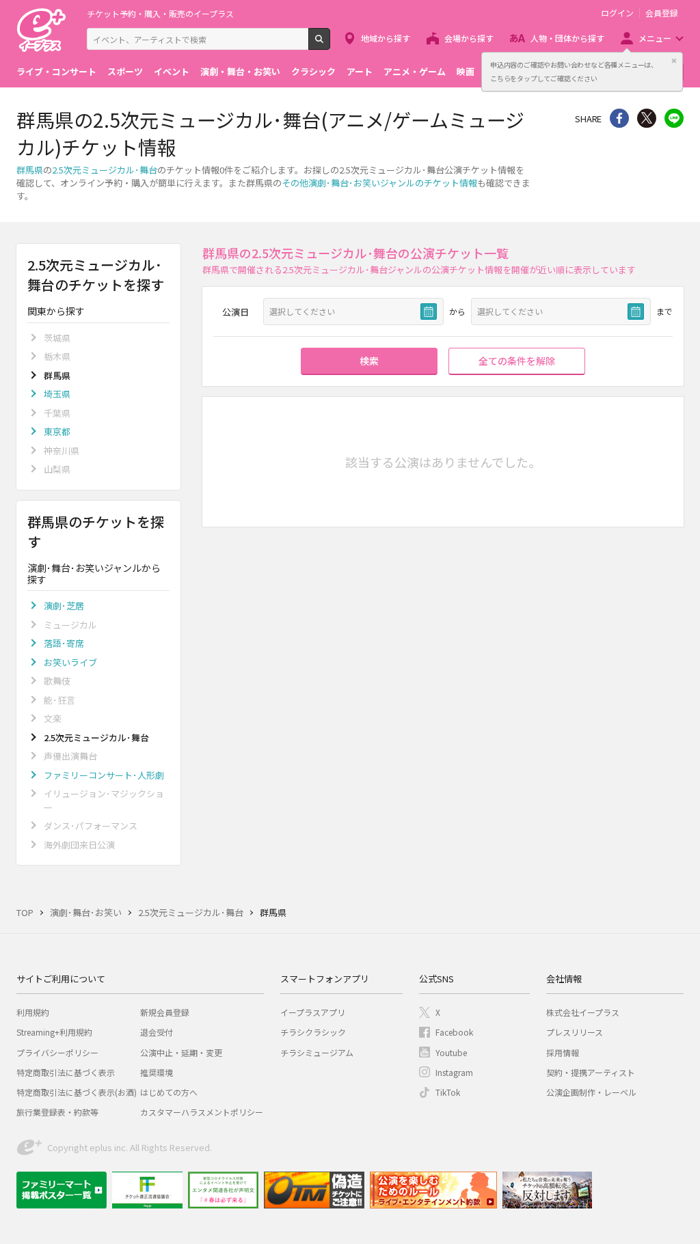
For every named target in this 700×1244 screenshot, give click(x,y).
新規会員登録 (164, 1012)
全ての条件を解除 (517, 361)
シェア (619, 118)
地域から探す (385, 38)
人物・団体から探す (567, 38)
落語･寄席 (64, 643)
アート (360, 71)
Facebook (454, 1032)
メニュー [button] (654, 38)
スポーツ (125, 71)
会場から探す (469, 38)
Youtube (451, 1052)
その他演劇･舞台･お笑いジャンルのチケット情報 (379, 182)
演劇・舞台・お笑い (240, 71)
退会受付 (156, 1032)
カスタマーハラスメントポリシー (201, 1112)
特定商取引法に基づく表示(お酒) (76, 1092)
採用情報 (562, 1052)
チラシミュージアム (316, 1052)
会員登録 (661, 13)
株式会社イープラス (582, 1012)
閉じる (674, 60)
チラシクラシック (313, 1032)
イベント (171, 71)
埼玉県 (57, 393)
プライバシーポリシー (57, 1052)
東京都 (57, 431)
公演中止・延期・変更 (181, 1052)
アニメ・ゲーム (414, 71)
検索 (329, 44)
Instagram (454, 1072)
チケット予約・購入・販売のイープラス (160, 13)
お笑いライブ (70, 662)
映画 (465, 71)
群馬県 (29, 169)
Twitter (646, 118)
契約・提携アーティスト (590, 1072)
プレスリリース (574, 1032)
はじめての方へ (169, 1092)
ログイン (617, 13)
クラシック (313, 71)
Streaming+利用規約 (54, 1032)
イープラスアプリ (312, 1012)
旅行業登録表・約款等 (57, 1112)
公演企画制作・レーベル (591, 1092)
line (674, 118)
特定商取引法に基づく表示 (65, 1072)
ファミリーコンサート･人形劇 (104, 775)
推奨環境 (156, 1072)
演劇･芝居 (64, 605)
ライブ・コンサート (56, 71)
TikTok (447, 1092)
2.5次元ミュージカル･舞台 (104, 169)
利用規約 (32, 1012)
